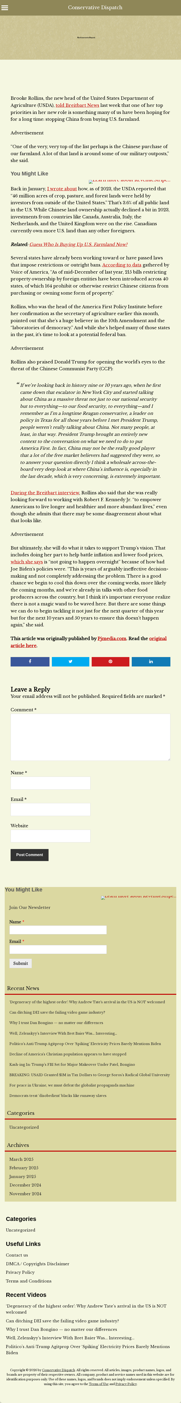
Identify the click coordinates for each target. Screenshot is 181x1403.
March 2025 (21, 1159)
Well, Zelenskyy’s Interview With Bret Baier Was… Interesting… (70, 1338)
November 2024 (25, 1193)
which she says (27, 562)
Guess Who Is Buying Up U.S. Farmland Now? (78, 244)
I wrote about (62, 189)
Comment (24, 709)
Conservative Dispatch (95, 7)
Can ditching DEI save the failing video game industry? (62, 1321)
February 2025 (23, 1168)
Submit (20, 963)
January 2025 (22, 1176)
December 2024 (25, 1185)
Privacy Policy (20, 1272)
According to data (121, 265)
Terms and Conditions (29, 1281)
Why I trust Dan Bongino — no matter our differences (61, 1329)
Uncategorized (24, 1127)
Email (19, 799)
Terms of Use (99, 1384)
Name (19, 772)
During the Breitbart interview (45, 492)
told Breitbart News (77, 105)
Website (19, 825)
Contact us (17, 1255)
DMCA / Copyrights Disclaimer (37, 1263)
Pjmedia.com (112, 638)
